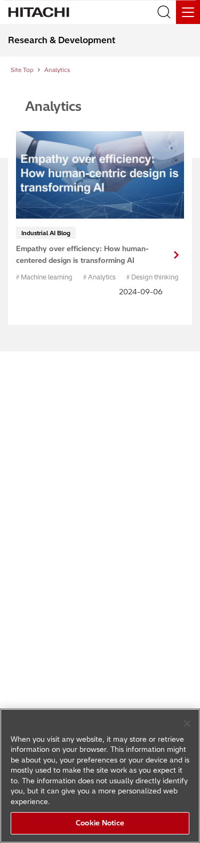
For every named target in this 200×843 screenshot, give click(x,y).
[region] (100, 776)
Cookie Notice (100, 822)
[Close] (187, 723)
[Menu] (188, 12)
